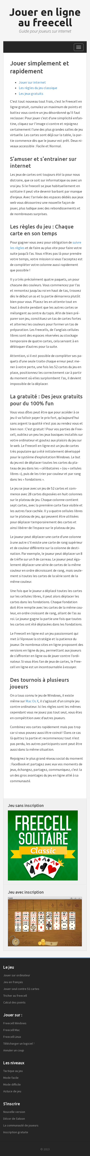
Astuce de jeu (12, 1091)
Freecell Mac (11, 1030)
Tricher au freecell (15, 996)
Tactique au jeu (13, 1071)
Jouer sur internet (32, 82)
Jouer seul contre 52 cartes (21, 989)
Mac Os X (32, 701)
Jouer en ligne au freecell (45, 17)
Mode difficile (12, 1084)
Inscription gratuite (15, 1132)
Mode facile (11, 1078)
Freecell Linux (12, 1037)
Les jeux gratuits (31, 93)
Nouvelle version (14, 1112)
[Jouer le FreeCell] (43, 845)
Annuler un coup (13, 1050)
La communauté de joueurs (20, 1125)
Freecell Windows (14, 1023)
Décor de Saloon (14, 1119)
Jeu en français (13, 982)
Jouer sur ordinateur (16, 975)
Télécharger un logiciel (18, 1043)
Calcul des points (14, 1002)
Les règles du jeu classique (38, 88)
